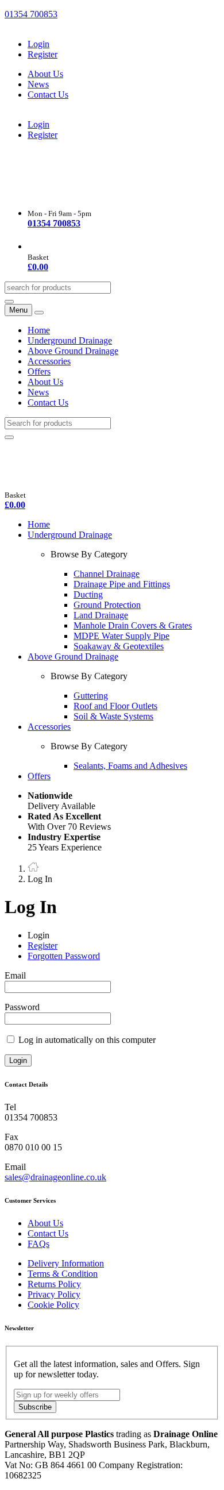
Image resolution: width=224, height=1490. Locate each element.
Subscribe (35, 1407)
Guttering (91, 695)
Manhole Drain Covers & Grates (133, 625)
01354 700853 (31, 14)
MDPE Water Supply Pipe (121, 636)
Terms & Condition (63, 1274)
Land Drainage (101, 615)
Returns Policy (54, 1284)
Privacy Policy (54, 1294)
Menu (18, 310)
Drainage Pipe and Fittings (122, 584)
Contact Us (48, 94)
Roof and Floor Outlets (115, 706)
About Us (45, 74)
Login (38, 44)
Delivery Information (66, 1263)
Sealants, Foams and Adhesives (130, 766)
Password (22, 1007)
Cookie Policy (53, 1305)
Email (15, 975)
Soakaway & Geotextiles (119, 646)
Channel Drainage (107, 574)
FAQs (38, 1244)
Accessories (49, 361)
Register (42, 54)
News (38, 84)
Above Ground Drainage (73, 351)
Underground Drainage (70, 340)
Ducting (88, 594)
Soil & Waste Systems (113, 716)
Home (39, 330)
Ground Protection (107, 605)
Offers (39, 371)
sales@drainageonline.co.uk (55, 1177)
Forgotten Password (64, 956)
